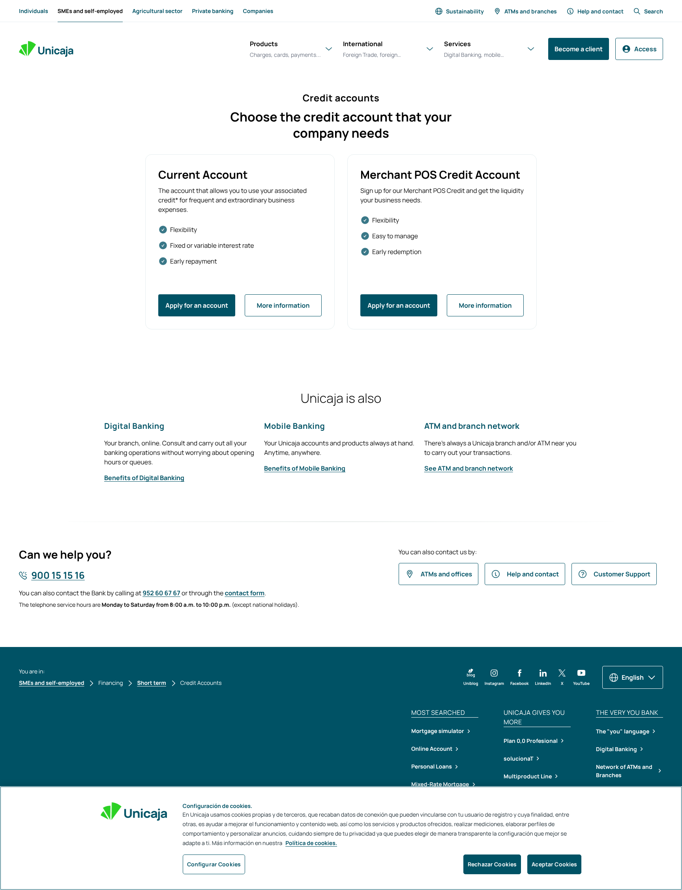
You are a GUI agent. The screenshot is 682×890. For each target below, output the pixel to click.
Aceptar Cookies (554, 864)
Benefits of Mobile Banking (304, 468)
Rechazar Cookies (492, 864)
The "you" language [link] (622, 731)
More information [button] (283, 305)
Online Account (431, 749)
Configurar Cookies (214, 864)
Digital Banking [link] (616, 749)
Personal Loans (431, 766)
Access (645, 49)
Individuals (33, 11)
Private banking (212, 11)
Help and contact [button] (533, 574)
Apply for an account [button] (196, 305)
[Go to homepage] (46, 49)
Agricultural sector (157, 11)
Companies (258, 11)
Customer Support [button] (622, 574)
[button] (470, 677)
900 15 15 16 (57, 575)
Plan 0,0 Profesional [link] (531, 740)
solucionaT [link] (518, 758)
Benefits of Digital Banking (144, 477)
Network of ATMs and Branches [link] (624, 771)
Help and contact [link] (600, 11)
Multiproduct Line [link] (528, 776)
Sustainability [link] (465, 11)
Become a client (579, 49)
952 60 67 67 (161, 593)
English (633, 677)
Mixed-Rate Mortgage (440, 784)
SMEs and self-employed (90, 13)
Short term (151, 683)
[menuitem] (33, 11)
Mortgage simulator (437, 731)
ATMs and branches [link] (530, 11)
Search (653, 11)
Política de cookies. (311, 843)
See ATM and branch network (468, 468)
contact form (245, 593)
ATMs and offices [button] (446, 574)
